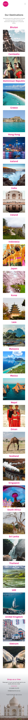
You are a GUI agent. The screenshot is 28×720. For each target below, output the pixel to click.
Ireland (14, 215)
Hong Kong (14, 134)
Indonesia (14, 241)
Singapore (14, 483)
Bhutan (14, 27)
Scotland (14, 456)
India (14, 188)
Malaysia (14, 349)
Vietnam (14, 643)
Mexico (14, 375)
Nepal (14, 402)
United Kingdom (14, 616)
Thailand (14, 563)
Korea (14, 295)
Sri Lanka (14, 536)
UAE (14, 590)
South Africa (14, 509)
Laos (14, 322)
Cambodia (14, 54)
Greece (14, 107)
